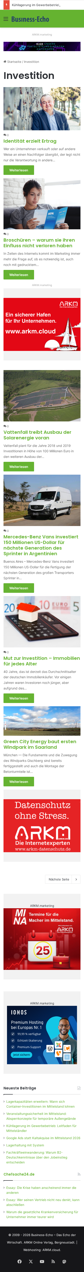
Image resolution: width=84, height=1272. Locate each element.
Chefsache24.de (19, 1174)
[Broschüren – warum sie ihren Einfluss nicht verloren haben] (42, 204)
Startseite (13, 62)
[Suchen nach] (78, 20)
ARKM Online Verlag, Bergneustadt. (49, 1242)
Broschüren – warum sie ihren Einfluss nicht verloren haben (39, 243)
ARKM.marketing (42, 34)
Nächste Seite (59, 879)
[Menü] (6, 20)
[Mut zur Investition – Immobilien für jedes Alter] (42, 621)
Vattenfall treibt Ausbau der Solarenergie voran (37, 435)
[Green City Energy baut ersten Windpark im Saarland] (42, 721)
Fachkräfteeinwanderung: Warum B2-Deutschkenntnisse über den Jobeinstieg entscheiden (36, 1157)
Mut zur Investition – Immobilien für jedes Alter (42, 661)
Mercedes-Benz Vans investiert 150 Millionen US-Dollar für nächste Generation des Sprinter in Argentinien (41, 545)
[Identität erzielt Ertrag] (42, 108)
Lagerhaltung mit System (25, 1145)
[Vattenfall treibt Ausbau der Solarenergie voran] (42, 395)
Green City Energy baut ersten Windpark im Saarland (40, 744)
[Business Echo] (30, 18)
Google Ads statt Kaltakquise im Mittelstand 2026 (43, 1138)
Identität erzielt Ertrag (30, 141)
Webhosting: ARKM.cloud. (42, 1250)
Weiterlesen (18, 170)
